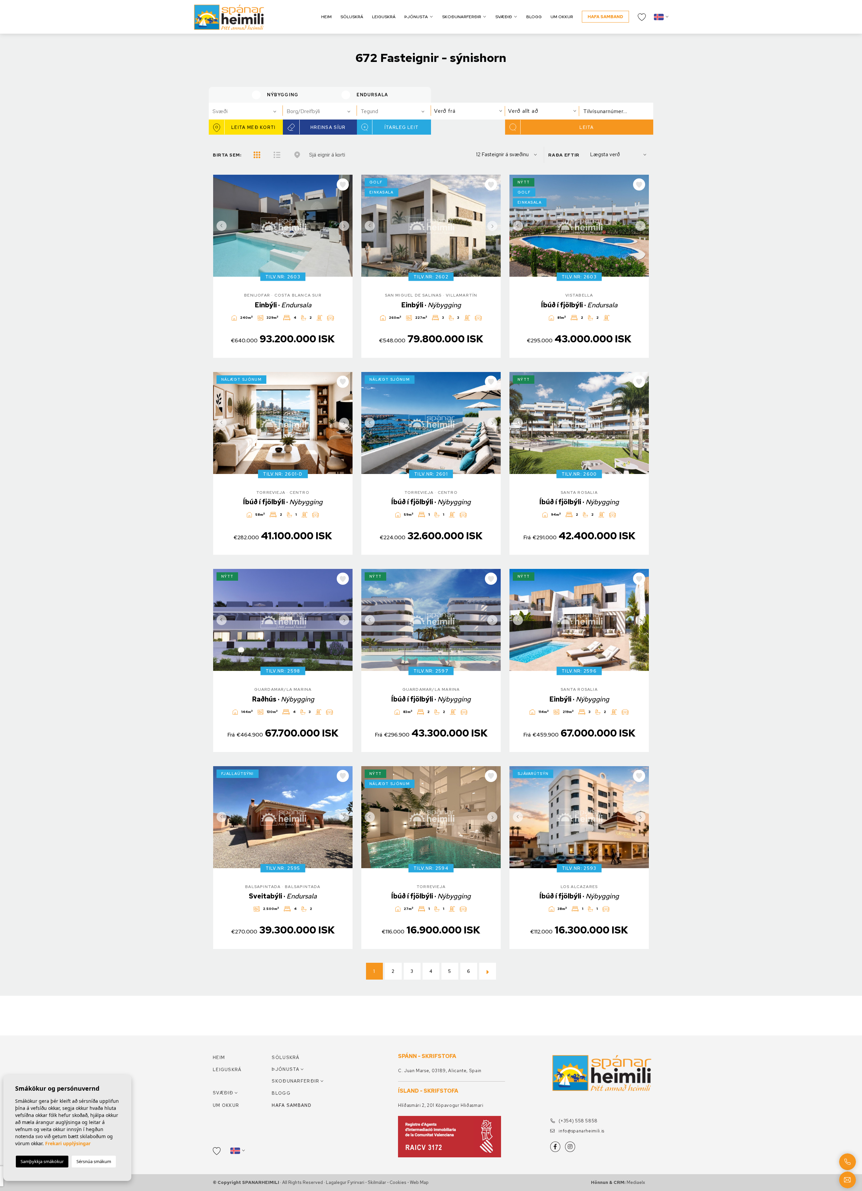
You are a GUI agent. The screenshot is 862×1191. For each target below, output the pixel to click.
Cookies (398, 1182)
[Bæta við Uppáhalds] (343, 184)
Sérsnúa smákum (93, 1161)
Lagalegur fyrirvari (345, 1182)
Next (346, 226)
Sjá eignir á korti (327, 154)
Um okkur (562, 17)
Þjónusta (416, 17)
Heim (326, 17)
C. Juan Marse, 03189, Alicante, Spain (440, 1071)
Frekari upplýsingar (68, 1143)
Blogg (534, 17)
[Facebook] (555, 1147)
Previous (220, 226)
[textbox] (249, 111)
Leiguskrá (384, 17)
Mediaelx (636, 1182)
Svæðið (503, 17)
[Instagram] (570, 1147)
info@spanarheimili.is (581, 1131)
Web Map (419, 1182)
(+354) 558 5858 (578, 1121)
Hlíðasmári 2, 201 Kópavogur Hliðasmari (441, 1105)
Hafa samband (605, 17)
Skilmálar (377, 1182)
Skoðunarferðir (461, 17)
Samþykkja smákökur (42, 1161)
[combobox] (246, 111)
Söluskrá (351, 17)
